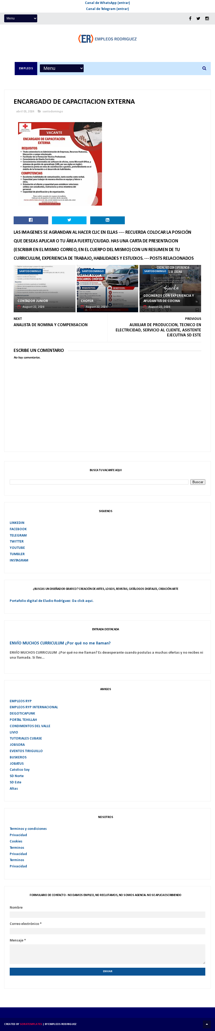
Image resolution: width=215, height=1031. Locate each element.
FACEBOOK (18, 529)
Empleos (26, 68)
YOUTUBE (17, 548)
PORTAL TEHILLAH (23, 720)
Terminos (17, 848)
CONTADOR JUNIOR (33, 301)
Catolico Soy (20, 770)
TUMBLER (17, 554)
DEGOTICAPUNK (22, 714)
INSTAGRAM (19, 561)
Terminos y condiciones (28, 829)
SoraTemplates (31, 1024)
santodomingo (52, 111)
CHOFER (87, 301)
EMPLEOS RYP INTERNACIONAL (34, 707)
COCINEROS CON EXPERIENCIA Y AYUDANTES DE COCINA (168, 298)
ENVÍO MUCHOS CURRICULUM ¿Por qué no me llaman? (60, 643)
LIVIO (14, 733)
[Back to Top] (207, 1024)
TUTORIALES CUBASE (26, 739)
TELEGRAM (18, 536)
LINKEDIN (17, 523)
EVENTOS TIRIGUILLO (26, 751)
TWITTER (17, 542)
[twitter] (198, 19)
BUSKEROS (18, 757)
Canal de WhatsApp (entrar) (107, 3)
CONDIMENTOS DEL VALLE (30, 726)
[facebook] (190, 19)
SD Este (15, 782)
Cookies (16, 841)
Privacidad (18, 835)
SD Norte (17, 776)
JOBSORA (17, 745)
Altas (14, 789)
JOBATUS (17, 764)
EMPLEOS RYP (21, 701)
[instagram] (207, 19)
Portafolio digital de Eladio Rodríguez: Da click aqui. (52, 601)
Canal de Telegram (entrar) (107, 9)
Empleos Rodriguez (62, 1024)
